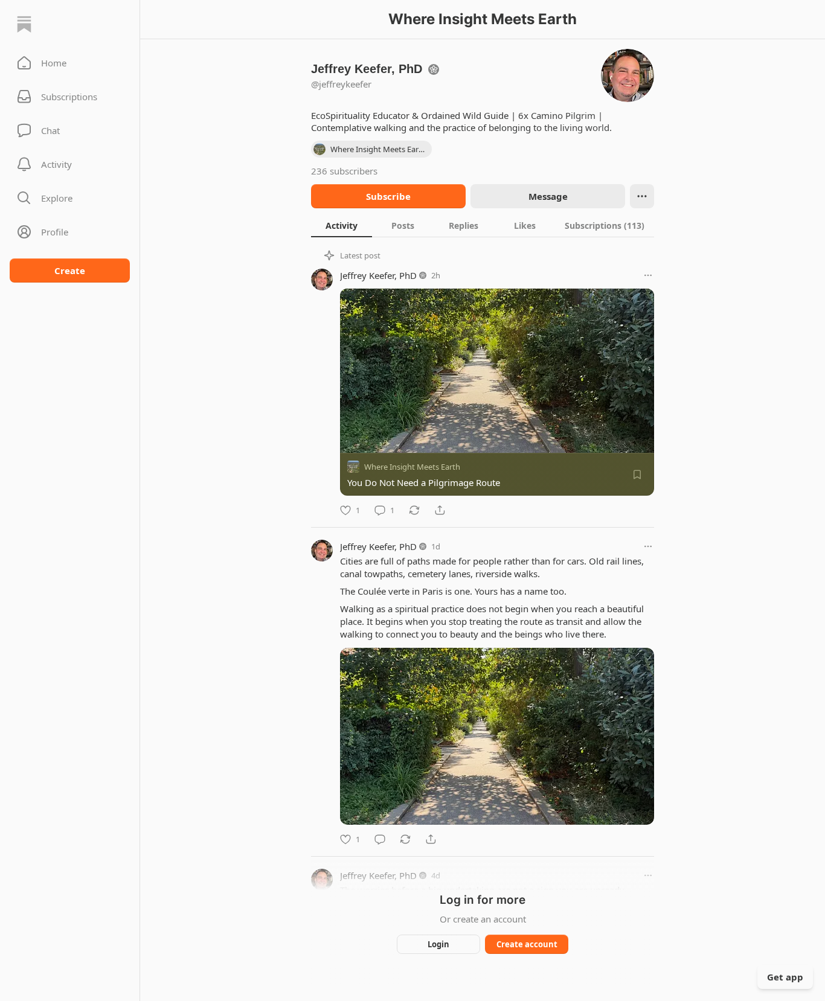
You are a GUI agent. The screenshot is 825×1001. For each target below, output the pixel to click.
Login (438, 944)
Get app (785, 977)
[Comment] (380, 839)
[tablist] (482, 225)
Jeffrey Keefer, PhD (378, 275)
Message (548, 196)
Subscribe (388, 196)
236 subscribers (344, 171)
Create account (526, 944)
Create (69, 270)
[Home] (24, 24)
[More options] (648, 275)
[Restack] (414, 510)
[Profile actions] (642, 196)
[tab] (341, 225)
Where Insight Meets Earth (412, 466)
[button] (70, 62)
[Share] (439, 510)
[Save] (637, 474)
